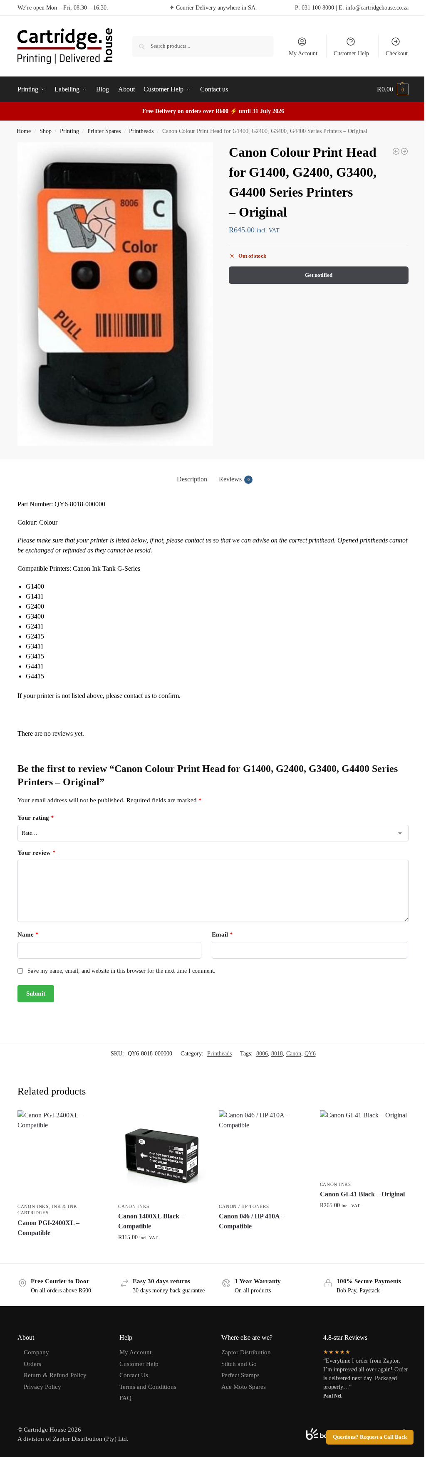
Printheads (141, 131)
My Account (303, 53)
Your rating (35, 817)
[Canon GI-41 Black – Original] (364, 1143)
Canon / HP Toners (244, 1206)
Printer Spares (104, 131)
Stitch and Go (239, 1364)
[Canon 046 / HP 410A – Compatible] (263, 1154)
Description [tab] (192, 479)
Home (24, 131)
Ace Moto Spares (243, 1386)
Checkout (397, 53)
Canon (293, 1053)
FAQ (125, 1398)
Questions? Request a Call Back (370, 1437)
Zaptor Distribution (246, 1352)
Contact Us (133, 1375)
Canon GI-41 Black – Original (362, 1194)
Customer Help (351, 53)
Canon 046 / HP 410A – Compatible (252, 1221)
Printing (69, 131)
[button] (393, 89)
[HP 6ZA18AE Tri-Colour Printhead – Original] (396, 151)
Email (222, 934)
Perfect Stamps (240, 1375)
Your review (36, 852)
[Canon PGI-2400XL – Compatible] (61, 1154)
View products (61, 1248)
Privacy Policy (42, 1386)
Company (36, 1352)
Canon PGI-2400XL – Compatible (48, 1227)
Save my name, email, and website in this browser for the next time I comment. (121, 971)
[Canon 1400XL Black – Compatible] (162, 1154)
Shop (46, 131)
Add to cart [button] (162, 1255)
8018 (277, 1053)
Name (28, 934)
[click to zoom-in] (115, 294)
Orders (32, 1364)
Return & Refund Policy (55, 1375)
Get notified (318, 275)
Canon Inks (33, 1206)
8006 (262, 1053)
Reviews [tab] (234, 479)
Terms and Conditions (147, 1386)
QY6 (310, 1053)
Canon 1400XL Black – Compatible (151, 1221)
